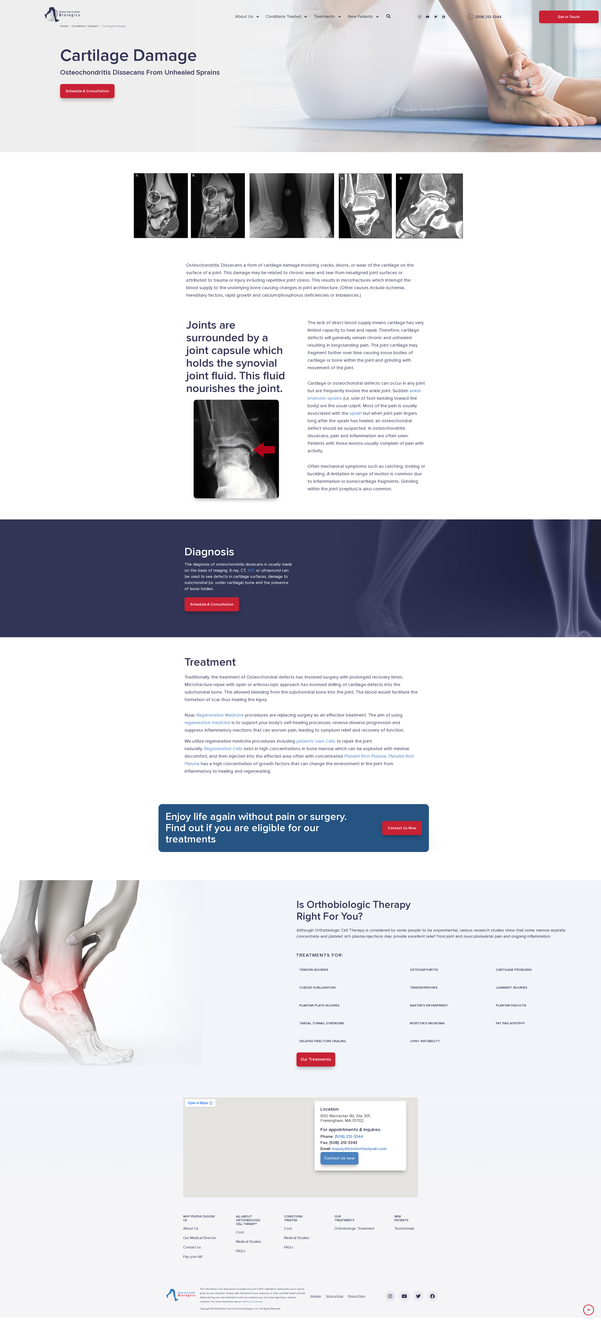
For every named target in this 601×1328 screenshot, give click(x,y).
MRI (251, 570)
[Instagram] (420, 17)
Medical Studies (248, 1241)
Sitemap (315, 1296)
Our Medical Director (199, 1238)
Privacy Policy (357, 1296)
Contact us (192, 1247)
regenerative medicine (207, 723)
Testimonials (404, 1228)
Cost (240, 1232)
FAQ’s (240, 1251)
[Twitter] (436, 17)
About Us (190, 1228)
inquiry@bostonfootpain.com (359, 1149)
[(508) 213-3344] (470, 17)
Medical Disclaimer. (253, 1301)
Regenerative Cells (223, 749)
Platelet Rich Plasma (365, 756)
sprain (356, 413)
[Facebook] (444, 17)
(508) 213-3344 (488, 17)
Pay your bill (192, 1256)
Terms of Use (334, 1296)
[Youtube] (428, 17)
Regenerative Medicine (220, 715)
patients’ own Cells (316, 741)
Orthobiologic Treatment (354, 1228)
